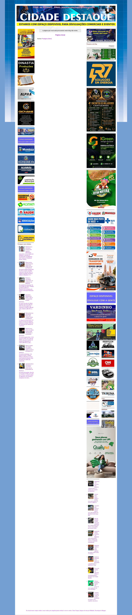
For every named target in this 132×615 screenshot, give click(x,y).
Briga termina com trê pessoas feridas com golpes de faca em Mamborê (29, 265)
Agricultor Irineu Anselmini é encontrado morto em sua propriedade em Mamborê (26, 367)
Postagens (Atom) (47, 38)
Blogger (104, 610)
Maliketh (92, 610)
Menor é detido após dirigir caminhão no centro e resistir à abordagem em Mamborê (26, 349)
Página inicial (60, 35)
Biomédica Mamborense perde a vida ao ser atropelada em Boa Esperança (26, 298)
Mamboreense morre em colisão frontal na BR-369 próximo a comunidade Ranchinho (26, 332)
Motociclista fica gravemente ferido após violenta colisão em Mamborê (29, 315)
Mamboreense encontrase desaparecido (28, 248)
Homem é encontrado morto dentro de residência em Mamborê (29, 280)
